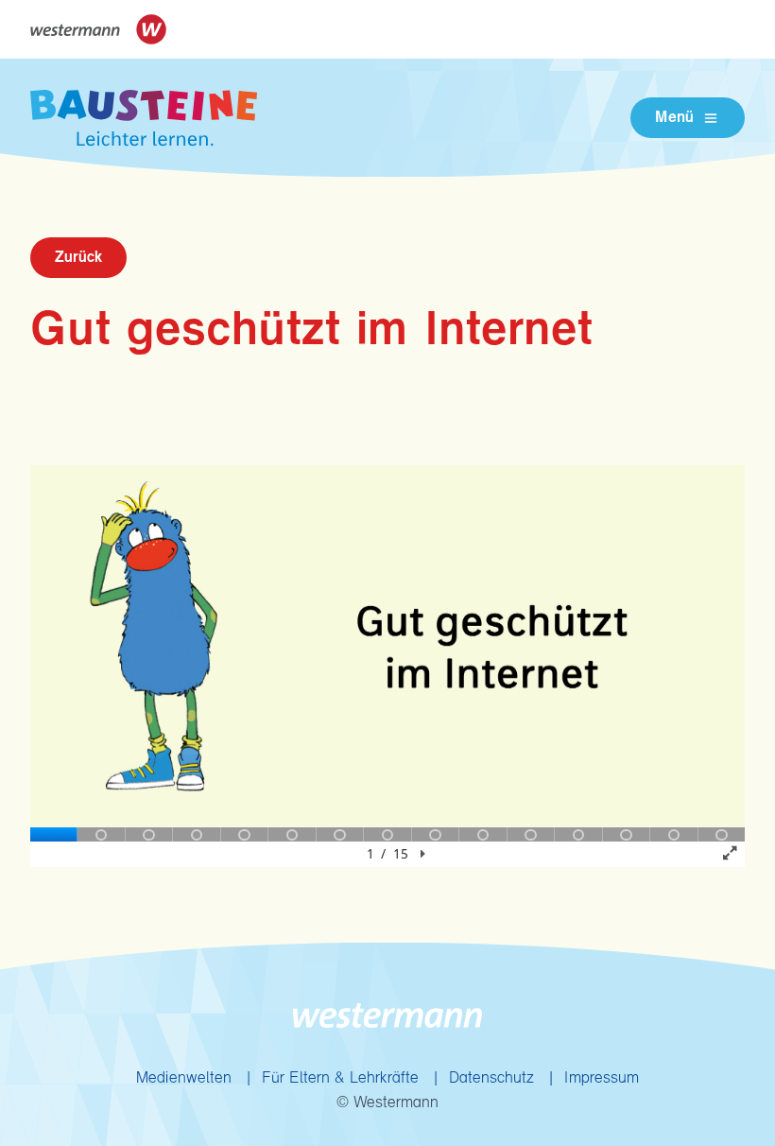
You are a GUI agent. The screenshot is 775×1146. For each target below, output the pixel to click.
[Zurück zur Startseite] (143, 118)
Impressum (601, 1078)
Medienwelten (184, 1078)
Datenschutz (491, 1078)
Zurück (78, 258)
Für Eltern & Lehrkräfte (340, 1078)
